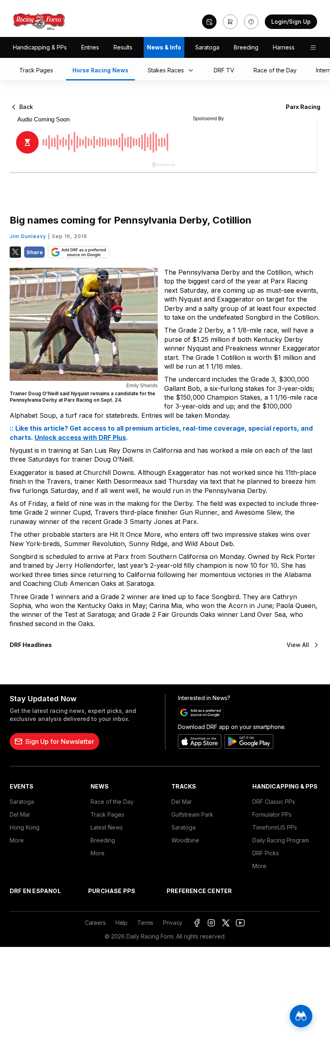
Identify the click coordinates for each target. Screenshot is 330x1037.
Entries (90, 47)
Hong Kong (24, 827)
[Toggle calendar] (209, 21)
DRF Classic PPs (273, 801)
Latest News (107, 827)
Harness (284, 47)
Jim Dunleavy (28, 236)
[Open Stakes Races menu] (192, 70)
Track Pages (107, 814)
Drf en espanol (35, 890)
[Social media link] (197, 923)
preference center (199, 890)
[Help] (251, 21)
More (17, 840)
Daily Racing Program (280, 840)
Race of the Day (112, 801)
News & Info (164, 47)
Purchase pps (111, 890)
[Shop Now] (230, 21)
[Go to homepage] (39, 21)
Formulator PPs (272, 814)
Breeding (246, 47)
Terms (145, 922)
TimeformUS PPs (274, 827)
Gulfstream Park (192, 814)
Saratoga (207, 47)
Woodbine (185, 840)
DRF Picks (265, 853)
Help (122, 922)
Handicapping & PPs (40, 47)
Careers (95, 922)
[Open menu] (313, 47)
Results (122, 47)
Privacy (172, 922)
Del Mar (20, 814)
